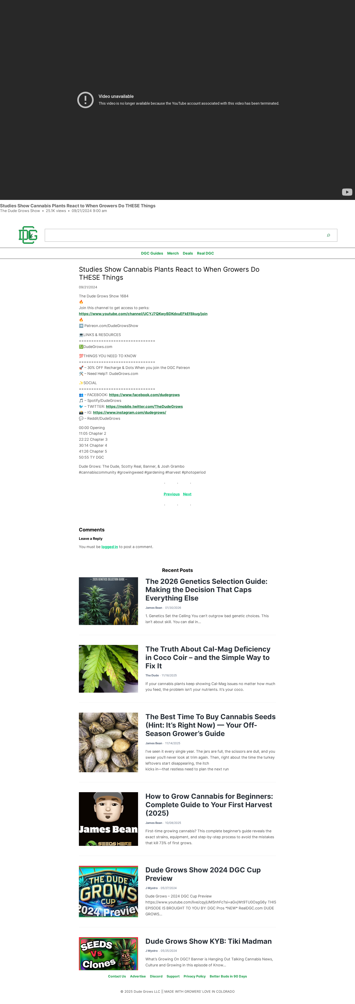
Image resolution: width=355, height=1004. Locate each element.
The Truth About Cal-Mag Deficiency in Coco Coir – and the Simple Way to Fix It (208, 657)
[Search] (328, 235)
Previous (172, 494)
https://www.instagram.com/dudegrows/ (129, 412)
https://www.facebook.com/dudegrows (144, 395)
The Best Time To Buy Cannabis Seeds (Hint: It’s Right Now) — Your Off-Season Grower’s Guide (210, 725)
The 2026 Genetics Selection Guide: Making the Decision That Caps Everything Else (206, 589)
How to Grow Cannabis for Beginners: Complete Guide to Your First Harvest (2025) (209, 804)
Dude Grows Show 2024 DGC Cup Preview (203, 874)
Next (187, 494)
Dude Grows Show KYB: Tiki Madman (208, 941)
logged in (109, 547)
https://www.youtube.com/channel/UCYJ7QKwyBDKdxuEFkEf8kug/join (143, 314)
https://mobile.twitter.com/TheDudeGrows (144, 406)
